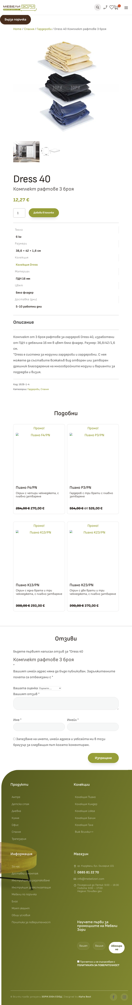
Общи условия (21, 915)
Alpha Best (85, 996)
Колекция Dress (27, 264)
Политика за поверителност (31, 922)
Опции (58, 507)
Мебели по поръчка (24, 894)
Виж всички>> (84, 832)
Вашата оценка (25, 688)
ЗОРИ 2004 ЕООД (52, 996)
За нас (16, 866)
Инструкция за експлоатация (31, 887)
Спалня (29, 29)
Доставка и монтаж (25, 873)
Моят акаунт (21, 908)
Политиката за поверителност (98, 965)
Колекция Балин (85, 818)
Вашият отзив (26, 694)
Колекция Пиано (85, 797)
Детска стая (20, 804)
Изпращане (103, 758)
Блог (15, 901)
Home (17, 29)
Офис (15, 825)
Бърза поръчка (15, 19)
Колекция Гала (84, 825)
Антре (16, 797)
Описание (23, 322)
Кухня (15, 818)
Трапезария (19, 839)
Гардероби (44, 29)
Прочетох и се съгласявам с (98, 963)
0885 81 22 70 (88, 872)
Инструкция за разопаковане (31, 880)
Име (17, 720)
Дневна (16, 811)
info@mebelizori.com (90, 879)
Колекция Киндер (86, 804)
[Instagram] (124, 997)
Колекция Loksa (85, 811)
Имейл (73, 720)
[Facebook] (113, 997)
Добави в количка (44, 212)
